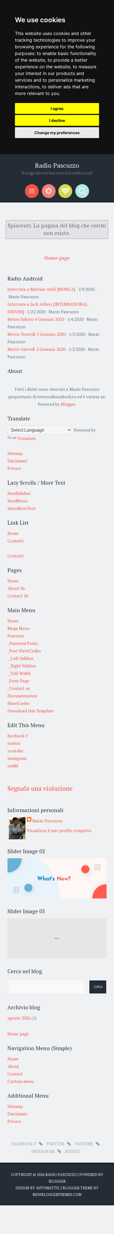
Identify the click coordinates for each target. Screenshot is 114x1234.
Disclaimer (17, 461)
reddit (13, 766)
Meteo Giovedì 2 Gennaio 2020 (36, 349)
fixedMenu (17, 501)
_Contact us (18, 688)
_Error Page (18, 681)
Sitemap (15, 453)
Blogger (68, 404)
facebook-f (17, 736)
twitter (13, 743)
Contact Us (17, 596)
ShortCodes (18, 703)
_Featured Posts (22, 643)
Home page (57, 257)
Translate (27, 438)
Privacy (14, 468)
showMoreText (21, 508)
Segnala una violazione (39, 788)
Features (15, 636)
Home (13, 533)
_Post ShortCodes (24, 651)
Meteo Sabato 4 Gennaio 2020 (35, 319)
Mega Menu (18, 628)
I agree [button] (57, 108)
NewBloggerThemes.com (57, 1194)
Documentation (22, 696)
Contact (15, 1074)
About (13, 1066)
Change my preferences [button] (57, 132)
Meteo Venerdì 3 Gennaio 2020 (36, 334)
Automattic (48, 1187)
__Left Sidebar (20, 658)
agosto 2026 (18, 1018)
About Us (16, 588)
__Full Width (19, 673)
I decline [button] (57, 120)
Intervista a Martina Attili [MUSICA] (41, 289)
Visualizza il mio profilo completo (59, 830)
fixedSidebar (18, 493)
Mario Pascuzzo (47, 820)
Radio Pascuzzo (57, 165)
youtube (15, 751)
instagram (16, 758)
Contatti (15, 541)
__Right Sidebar (21, 666)
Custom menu (20, 1081)
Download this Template (30, 711)
